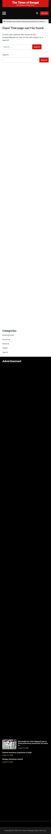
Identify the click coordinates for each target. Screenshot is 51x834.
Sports (5, 352)
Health (5, 348)
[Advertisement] (25, 90)
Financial (6, 339)
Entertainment (8, 335)
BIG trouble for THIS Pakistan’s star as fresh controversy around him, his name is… (33, 743)
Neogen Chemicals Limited (12, 759)
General (5, 344)
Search (5, 55)
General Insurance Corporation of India (17, 752)
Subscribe (44, 13)
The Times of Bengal (25, 830)
